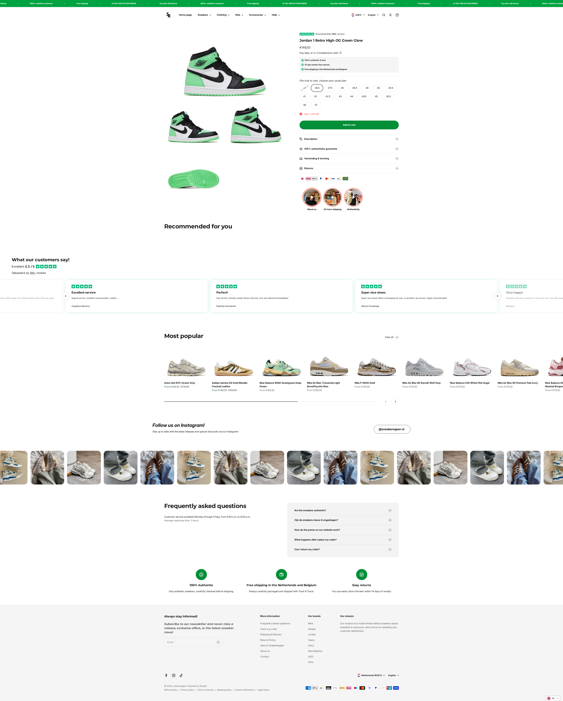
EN (553, 698)
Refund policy (170, 690)
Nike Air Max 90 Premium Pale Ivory (518, 382)
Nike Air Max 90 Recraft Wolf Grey (421, 382)
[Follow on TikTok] (181, 675)
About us (265, 651)
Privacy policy (187, 690)
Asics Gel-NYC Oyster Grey (179, 382)
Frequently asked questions (275, 623)
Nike (310, 623)
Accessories (256, 14)
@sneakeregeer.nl (391, 429)
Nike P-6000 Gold (365, 382)
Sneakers (203, 14)
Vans (310, 662)
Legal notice (263, 690)
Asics (311, 645)
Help (274, 14)
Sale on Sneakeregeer (272, 645)
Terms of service (205, 690)
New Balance (315, 651)
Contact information (244, 690)
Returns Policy (268, 640)
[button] (65, 296)
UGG (310, 656)
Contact (264, 656)
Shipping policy (224, 690)
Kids (237, 14)
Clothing (222, 14)
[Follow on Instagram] (174, 675)
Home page (185, 14)
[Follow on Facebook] (166, 675)
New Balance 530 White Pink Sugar (470, 382)
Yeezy (311, 640)
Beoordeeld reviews (330, 34)
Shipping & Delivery (271, 634)
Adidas (312, 629)
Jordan (312, 634)
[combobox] (553, 698)
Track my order (268, 629)
